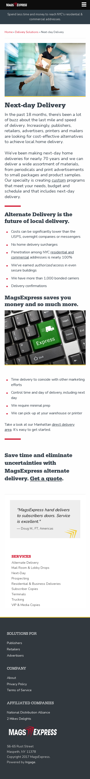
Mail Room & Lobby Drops (30, 568)
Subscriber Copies (25, 589)
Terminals (19, 594)
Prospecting (20, 578)
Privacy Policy (17, 684)
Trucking (18, 599)
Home (8, 32)
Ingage (30, 762)
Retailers (13, 649)
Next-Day (19, 573)
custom (59, 180)
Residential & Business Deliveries (36, 584)
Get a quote (46, 478)
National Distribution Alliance (28, 712)
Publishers (14, 643)
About (11, 678)
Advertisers (15, 655)
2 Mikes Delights (19, 719)
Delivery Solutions (27, 32)
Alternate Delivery (25, 562)
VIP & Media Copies (26, 605)
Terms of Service (19, 690)
